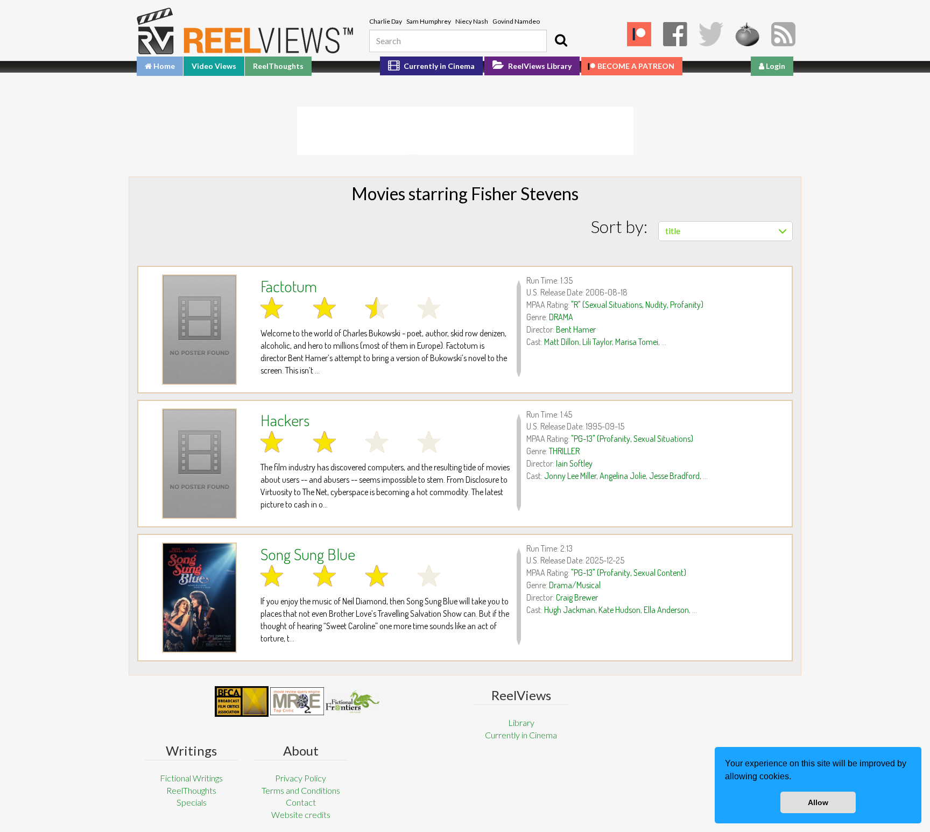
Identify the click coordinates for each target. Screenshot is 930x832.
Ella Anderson (666, 609)
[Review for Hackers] (199, 463)
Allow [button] (818, 802)
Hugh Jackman (569, 609)
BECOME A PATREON (635, 65)
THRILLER (564, 451)
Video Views (214, 65)
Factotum (288, 286)
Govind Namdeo (516, 21)
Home (163, 65)
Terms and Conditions (301, 790)
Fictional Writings (191, 778)
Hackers (284, 420)
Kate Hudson (619, 609)
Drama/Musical (575, 585)
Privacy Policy (300, 778)
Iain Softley (574, 463)
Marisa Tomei (636, 341)
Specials (192, 802)
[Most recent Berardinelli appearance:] (352, 701)
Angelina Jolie (623, 475)
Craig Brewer (577, 597)
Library (521, 722)
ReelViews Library (539, 65)
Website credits (300, 814)
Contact (301, 802)
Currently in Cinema (438, 65)
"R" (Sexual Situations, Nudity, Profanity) (637, 304)
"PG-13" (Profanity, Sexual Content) (628, 572)
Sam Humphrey (428, 21)
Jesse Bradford (674, 475)
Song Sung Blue (307, 554)
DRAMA (561, 317)
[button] (795, 777)
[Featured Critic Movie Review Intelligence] (242, 701)
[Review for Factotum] (199, 329)
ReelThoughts (278, 65)
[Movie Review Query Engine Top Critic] (297, 701)
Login (774, 65)
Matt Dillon (561, 341)
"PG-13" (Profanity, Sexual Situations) (632, 438)
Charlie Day (385, 21)
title (672, 230)
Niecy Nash (471, 21)
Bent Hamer (576, 329)
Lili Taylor (597, 341)
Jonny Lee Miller (570, 475)
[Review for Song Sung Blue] (199, 597)
